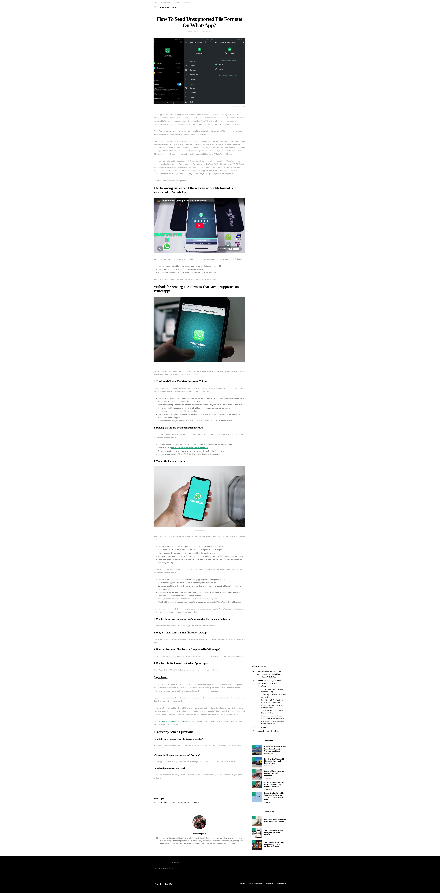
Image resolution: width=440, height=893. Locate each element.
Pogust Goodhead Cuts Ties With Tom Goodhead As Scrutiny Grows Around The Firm (274, 796)
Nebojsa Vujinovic (193, 32)
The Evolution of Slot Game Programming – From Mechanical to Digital (274, 845)
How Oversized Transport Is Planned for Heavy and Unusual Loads (274, 761)
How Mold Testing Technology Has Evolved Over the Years (275, 820)
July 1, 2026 (267, 802)
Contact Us (186, 2)
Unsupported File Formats (182, 802)
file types (158, 802)
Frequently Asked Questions (268, 731)
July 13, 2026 (268, 789)
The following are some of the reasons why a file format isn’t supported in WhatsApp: (269, 674)
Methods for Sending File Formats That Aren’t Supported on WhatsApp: (270, 683)
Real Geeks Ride (168, 7)
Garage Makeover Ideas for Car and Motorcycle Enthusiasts (274, 773)
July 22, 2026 (268, 778)
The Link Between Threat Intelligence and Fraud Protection (273, 832)
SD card (167, 802)
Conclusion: (261, 727)
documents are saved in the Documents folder (189, 448)
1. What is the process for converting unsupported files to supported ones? (272, 705)
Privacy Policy (165, 2)
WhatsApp (197, 802)
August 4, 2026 (268, 753)
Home (155, 2)
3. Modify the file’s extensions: (272, 700)
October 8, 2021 (206, 32)
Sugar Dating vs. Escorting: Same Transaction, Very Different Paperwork (274, 784)
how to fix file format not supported (171, 721)
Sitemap (176, 2)
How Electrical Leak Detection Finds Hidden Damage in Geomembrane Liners (275, 749)
